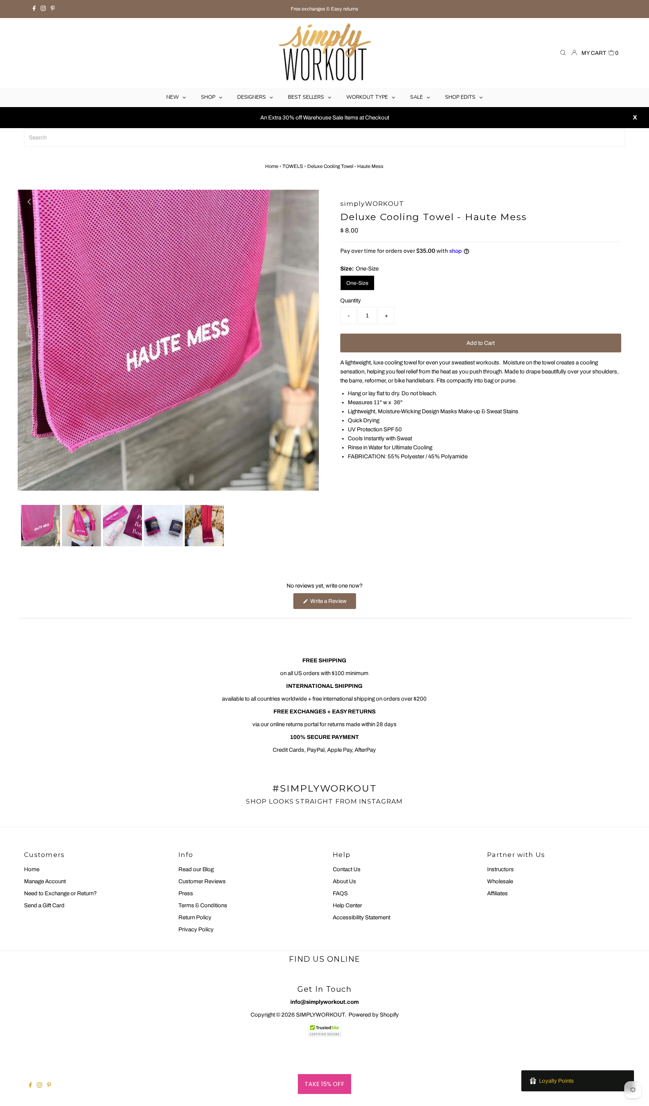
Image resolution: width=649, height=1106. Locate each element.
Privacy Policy (196, 929)
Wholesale (500, 881)
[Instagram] (43, 9)
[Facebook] (34, 9)
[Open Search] (563, 53)
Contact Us (347, 869)
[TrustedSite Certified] (324, 1030)
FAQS (340, 893)
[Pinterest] (53, 9)
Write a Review (332, 603)
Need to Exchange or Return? (60, 893)
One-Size (357, 283)
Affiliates (497, 893)
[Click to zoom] (307, 201)
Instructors (500, 869)
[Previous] (29, 201)
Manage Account (45, 881)
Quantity (350, 301)
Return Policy (194, 917)
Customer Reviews (202, 881)
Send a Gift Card (44, 905)
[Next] (48, 201)
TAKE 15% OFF (324, 1084)
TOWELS (292, 166)
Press (185, 893)
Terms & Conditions (202, 905)
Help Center (347, 905)
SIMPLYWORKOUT (320, 1015)
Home (271, 166)
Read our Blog (196, 869)
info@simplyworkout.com (324, 1002)
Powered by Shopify (374, 1015)
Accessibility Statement (361, 917)
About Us (344, 881)
